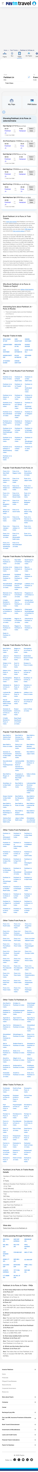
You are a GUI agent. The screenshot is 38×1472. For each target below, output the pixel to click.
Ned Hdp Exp (7, 169)
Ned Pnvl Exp (7, 184)
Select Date (31, 130)
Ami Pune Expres (9, 141)
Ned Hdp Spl (7, 154)
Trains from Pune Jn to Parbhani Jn (15, 1228)
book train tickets (11, 221)
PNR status (28, 229)
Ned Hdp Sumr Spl (9, 197)
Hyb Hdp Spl (7, 126)
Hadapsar (22, 131)
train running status (19, 231)
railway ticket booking (27, 289)
